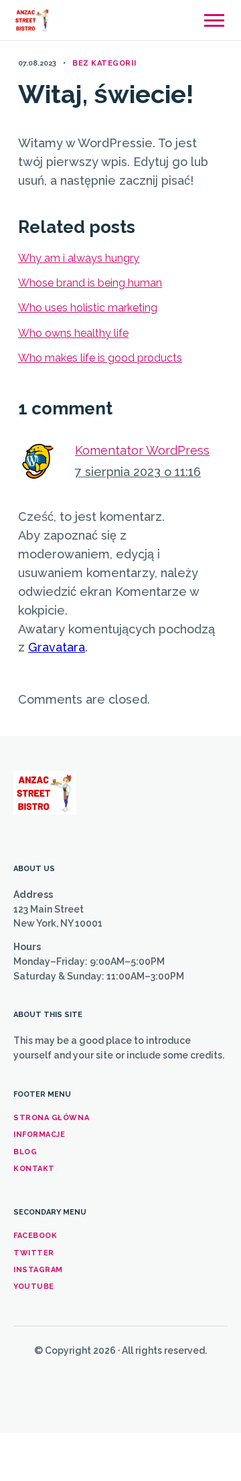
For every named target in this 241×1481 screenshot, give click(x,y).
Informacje (39, 1134)
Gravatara (56, 647)
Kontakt (34, 1168)
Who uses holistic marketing (87, 307)
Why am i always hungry (78, 258)
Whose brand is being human (90, 283)
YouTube (33, 1286)
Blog (25, 1152)
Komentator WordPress (142, 450)
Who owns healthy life (73, 333)
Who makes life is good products (100, 358)
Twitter (33, 1253)
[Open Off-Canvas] (214, 20)
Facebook (35, 1235)
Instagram (38, 1269)
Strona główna (51, 1117)
